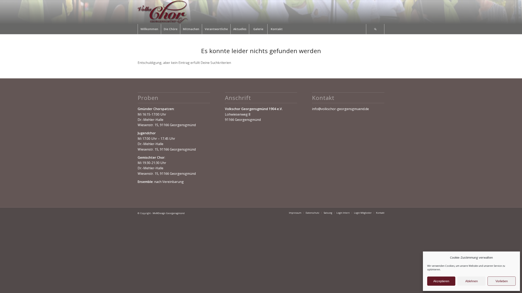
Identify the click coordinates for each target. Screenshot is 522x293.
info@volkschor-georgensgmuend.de (340, 109)
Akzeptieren (441, 281)
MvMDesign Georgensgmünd (169, 213)
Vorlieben (501, 281)
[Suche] (375, 29)
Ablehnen (471, 281)
